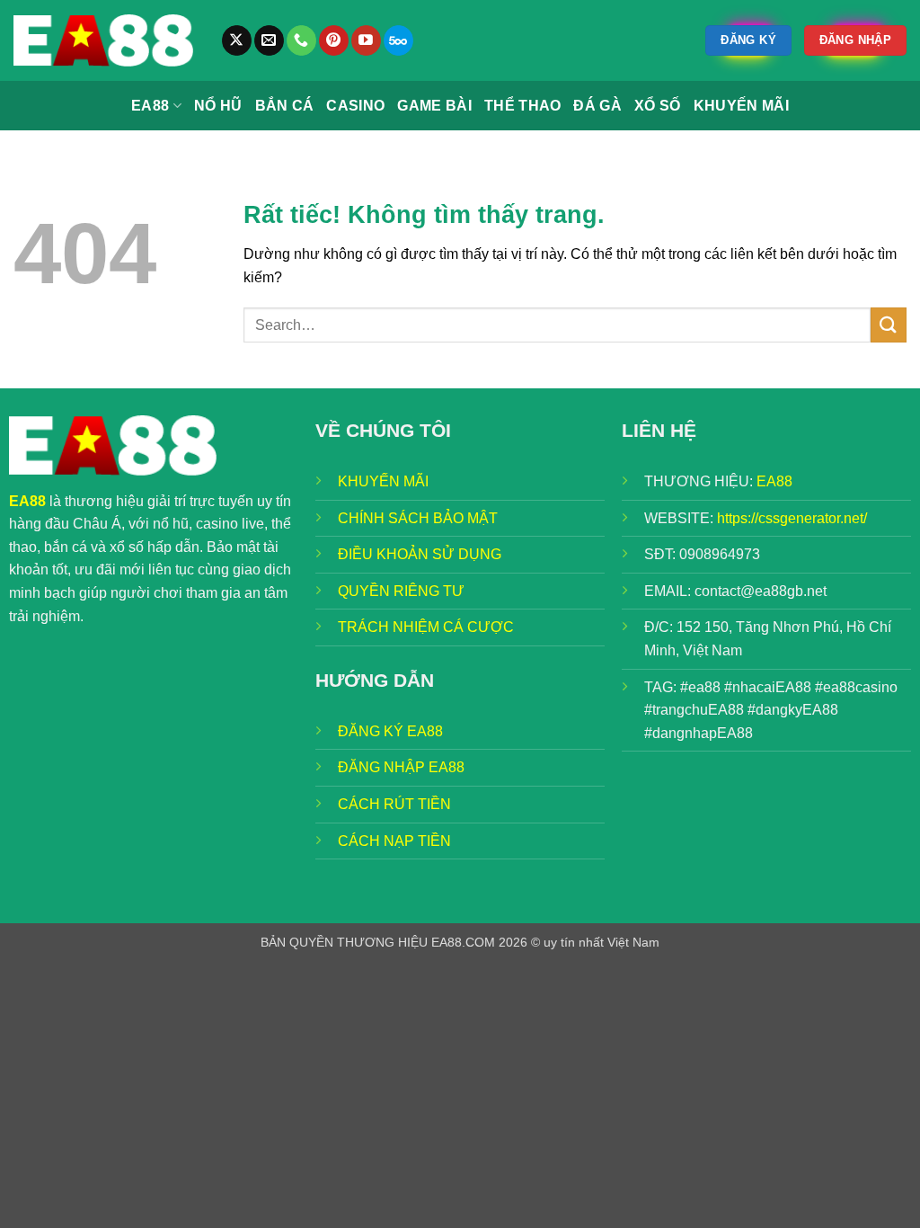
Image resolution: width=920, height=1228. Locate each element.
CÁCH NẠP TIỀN (394, 841)
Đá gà (597, 105)
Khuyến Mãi (741, 105)
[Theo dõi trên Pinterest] (334, 40)
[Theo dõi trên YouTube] (366, 40)
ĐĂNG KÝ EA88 (390, 731)
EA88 (150, 105)
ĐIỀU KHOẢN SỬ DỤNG (419, 554)
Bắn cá (284, 105)
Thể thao (523, 105)
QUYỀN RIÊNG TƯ (401, 591)
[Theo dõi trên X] (237, 40)
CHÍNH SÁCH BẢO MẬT (418, 518)
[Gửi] (889, 325)
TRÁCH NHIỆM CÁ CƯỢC (426, 627)
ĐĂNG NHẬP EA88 (401, 767)
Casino (355, 105)
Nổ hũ (218, 105)
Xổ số (657, 105)
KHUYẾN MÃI (383, 481)
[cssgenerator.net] (103, 40)
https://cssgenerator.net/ (792, 518)
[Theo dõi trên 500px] (398, 40)
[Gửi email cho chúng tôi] (269, 40)
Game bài (434, 105)
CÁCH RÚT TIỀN (394, 804)
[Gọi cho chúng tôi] (301, 40)
